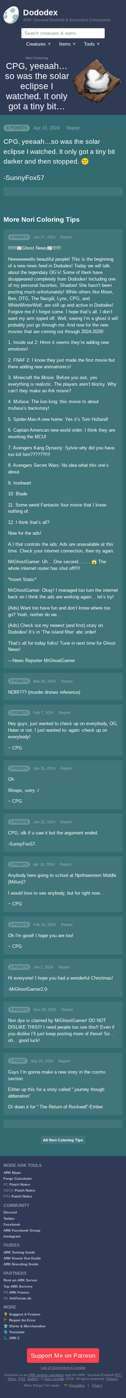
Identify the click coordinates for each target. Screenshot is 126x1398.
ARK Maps (12, 1173)
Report (73, 128)
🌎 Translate (14, 1332)
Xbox (12, 1379)
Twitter (9, 1218)
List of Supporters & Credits (63, 1367)
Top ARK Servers (18, 1286)
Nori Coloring (37, 58)
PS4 (21, 1379)
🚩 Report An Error (20, 1320)
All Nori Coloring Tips (63, 1140)
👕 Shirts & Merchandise (25, 1326)
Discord (10, 1212)
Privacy (112, 1379)
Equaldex (77, 1385)
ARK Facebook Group (22, 1230)
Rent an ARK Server (20, 1280)
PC (118, 1375)
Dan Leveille (54, 1379)
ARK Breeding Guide (21, 1264)
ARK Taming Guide (19, 1252)
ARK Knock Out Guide (22, 1258)
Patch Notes (19, 1184)
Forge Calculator (18, 1178)
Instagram (12, 1236)
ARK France (19, 1292)
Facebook (12, 1224)
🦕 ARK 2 (12, 1338)
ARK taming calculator (46, 1375)
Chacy (97, 1385)
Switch (32, 1379)
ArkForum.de (20, 1298)
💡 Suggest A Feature (22, 1314)
